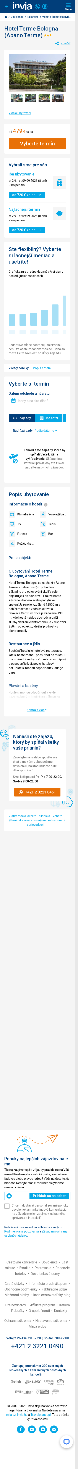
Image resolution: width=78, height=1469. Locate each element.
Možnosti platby (17, 1295)
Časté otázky (15, 1284)
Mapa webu (37, 1326)
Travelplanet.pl (41, 1414)
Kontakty (60, 1311)
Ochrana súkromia (18, 1321)
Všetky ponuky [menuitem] (19, 368)
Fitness (22, 534)
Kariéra (64, 1305)
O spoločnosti (40, 1311)
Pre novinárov (16, 1305)
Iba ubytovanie (21, 174)
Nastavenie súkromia (51, 1321)
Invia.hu (22, 1414)
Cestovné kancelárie (22, 1262)
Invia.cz (11, 1414)
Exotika (25, 1268)
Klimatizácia (25, 514)
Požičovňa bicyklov (26, 543)
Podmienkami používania (21, 1231)
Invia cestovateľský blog (51, 1295)
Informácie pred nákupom (48, 1284)
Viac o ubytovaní (20, 113)
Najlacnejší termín (24, 209)
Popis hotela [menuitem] (42, 368)
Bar (50, 534)
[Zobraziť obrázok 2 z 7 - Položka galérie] (30, 98)
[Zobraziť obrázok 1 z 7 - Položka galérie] (17, 98)
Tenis (52, 524)
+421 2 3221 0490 (37, 1346)
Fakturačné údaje (55, 1289)
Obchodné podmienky (21, 1289)
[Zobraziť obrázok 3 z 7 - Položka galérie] (44, 98)
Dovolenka (17, 16)
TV (19, 524)
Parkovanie (43, 1268)
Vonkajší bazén (57, 514)
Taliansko (33, 16)
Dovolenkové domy (45, 1274)
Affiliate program (43, 1305)
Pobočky (18, 1311)
